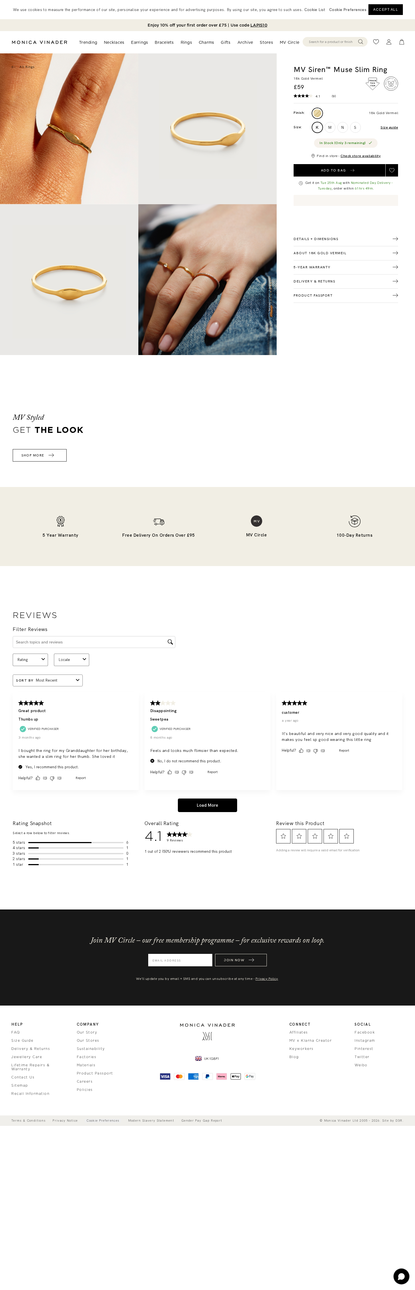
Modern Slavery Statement (151, 1120)
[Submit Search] (361, 42)
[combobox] (332, 41)
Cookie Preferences (102, 1121)
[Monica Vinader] (39, 42)
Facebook (365, 1032)
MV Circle (289, 42)
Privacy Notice (65, 1120)
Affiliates (298, 1032)
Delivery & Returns (30, 1049)
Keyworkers (301, 1049)
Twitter (362, 1057)
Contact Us (22, 1077)
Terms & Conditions (28, 1120)
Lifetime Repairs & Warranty (30, 1067)
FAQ (15, 1032)
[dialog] (207, 9)
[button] (347, 9)
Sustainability (91, 1049)
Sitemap (19, 1085)
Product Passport (95, 1073)
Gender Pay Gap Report (201, 1120)
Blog (294, 1057)
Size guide (389, 127)
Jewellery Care (26, 1057)
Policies (85, 1090)
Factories (87, 1057)
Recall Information (30, 1094)
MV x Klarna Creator (310, 1041)
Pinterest (364, 1049)
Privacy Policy (266, 978)
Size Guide (22, 1041)
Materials (86, 1065)
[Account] (389, 42)
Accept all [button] (385, 10)
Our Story (87, 1032)
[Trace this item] (372, 83)
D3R (399, 1121)
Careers (85, 1082)
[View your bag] (402, 42)
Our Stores (88, 1041)
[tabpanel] (207, 128)
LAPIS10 (258, 25)
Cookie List (314, 9)
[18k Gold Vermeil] (317, 113)
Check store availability (360, 156)
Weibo (361, 1065)
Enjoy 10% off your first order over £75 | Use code (207, 25)
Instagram (365, 1041)
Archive (245, 42)
